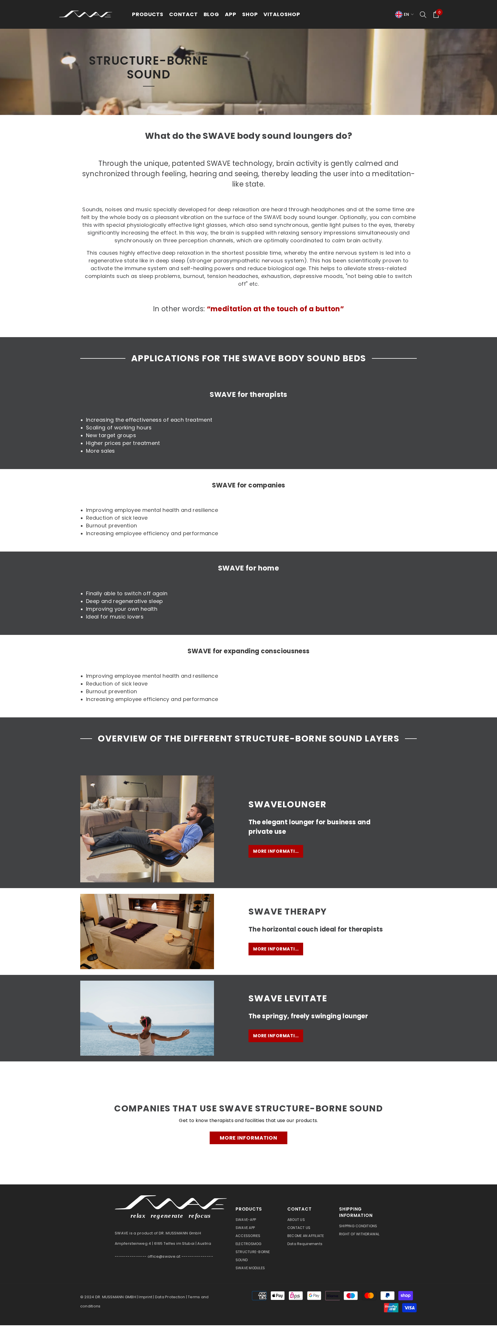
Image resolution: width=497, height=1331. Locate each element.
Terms (194, 1297)
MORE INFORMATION (248, 1137)
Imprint (145, 1297)
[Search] (423, 14)
